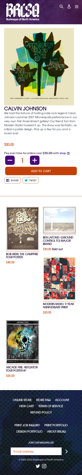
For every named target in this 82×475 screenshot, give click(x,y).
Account (62, 400)
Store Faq (43, 400)
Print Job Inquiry (27, 425)
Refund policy (41, 412)
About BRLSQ (56, 431)
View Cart (26, 406)
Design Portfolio (29, 431)
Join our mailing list (41, 442)
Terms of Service (50, 406)
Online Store (22, 400)
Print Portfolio (56, 425)
